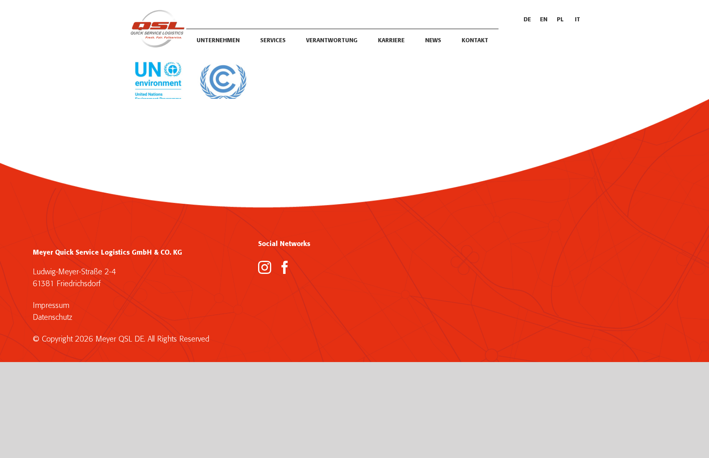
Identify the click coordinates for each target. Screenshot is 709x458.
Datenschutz (52, 317)
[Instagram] (264, 267)
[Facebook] (284, 267)
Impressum (51, 306)
